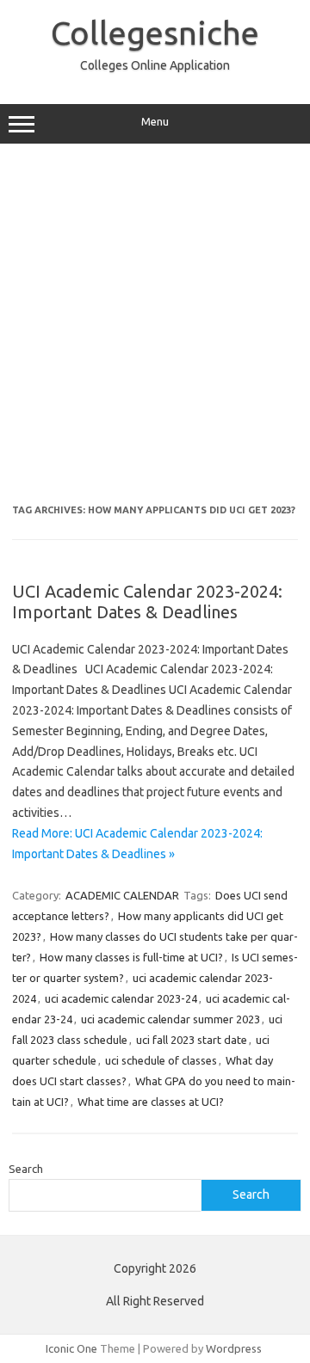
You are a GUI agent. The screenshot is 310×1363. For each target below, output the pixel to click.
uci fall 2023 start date (191, 1040)
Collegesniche (155, 33)
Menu (155, 121)
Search (26, 1169)
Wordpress (234, 1348)
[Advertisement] (155, 324)
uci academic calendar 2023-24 (121, 998)
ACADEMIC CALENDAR (122, 895)
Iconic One (71, 1348)
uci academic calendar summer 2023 (170, 1019)
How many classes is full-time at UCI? (131, 957)
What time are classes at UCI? (151, 1102)
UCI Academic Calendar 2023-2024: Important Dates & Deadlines (147, 601)
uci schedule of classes (161, 1060)
